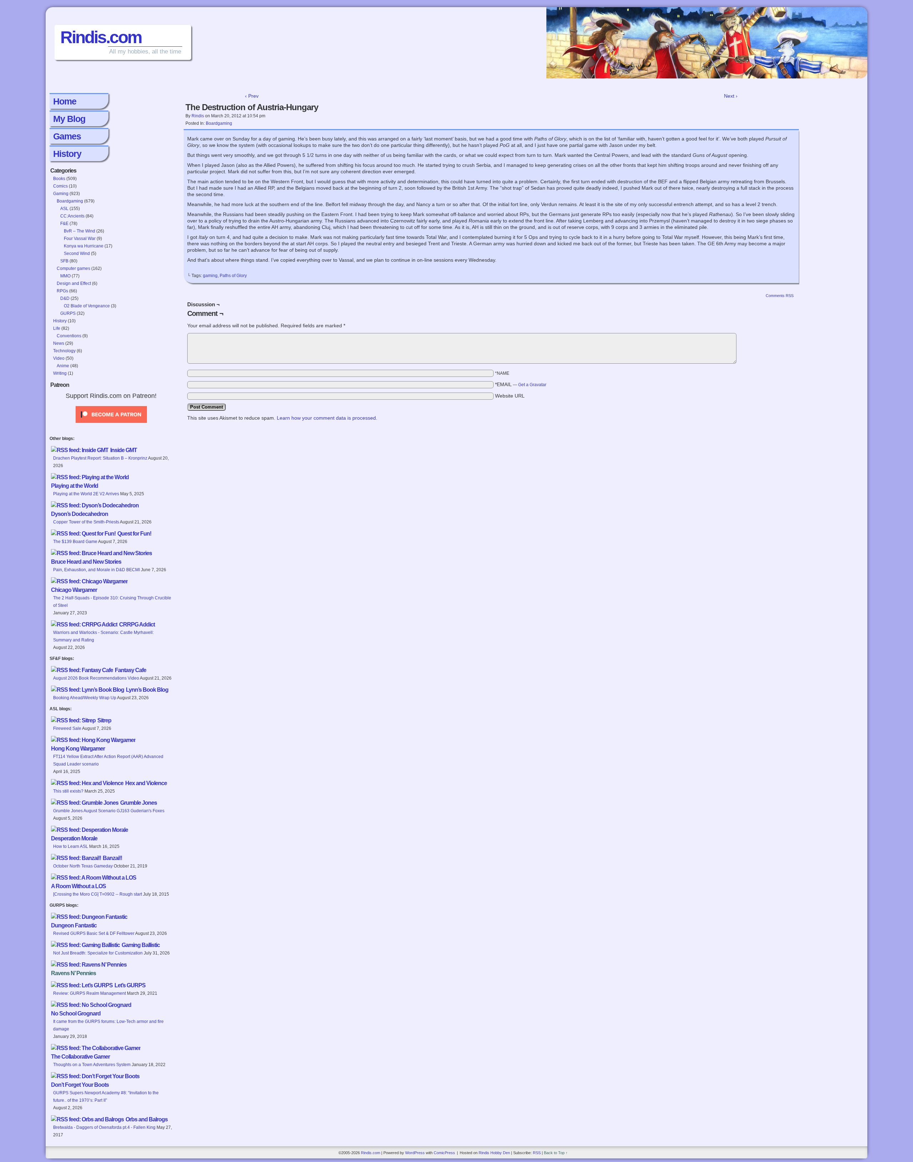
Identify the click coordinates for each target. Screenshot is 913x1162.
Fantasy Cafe (130, 670)
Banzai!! (112, 858)
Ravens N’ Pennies (73, 973)
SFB (64, 260)
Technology (64, 350)
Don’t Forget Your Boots (80, 1085)
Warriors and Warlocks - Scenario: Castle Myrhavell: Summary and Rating (103, 636)
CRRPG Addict (137, 624)
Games (67, 136)
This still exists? (68, 791)
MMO (65, 275)
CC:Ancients (72, 216)
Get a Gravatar (532, 384)
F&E (64, 223)
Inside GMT (123, 450)
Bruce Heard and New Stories (86, 562)
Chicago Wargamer (74, 590)
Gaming (60, 193)
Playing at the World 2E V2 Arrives (86, 493)
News (58, 343)
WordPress (415, 1153)
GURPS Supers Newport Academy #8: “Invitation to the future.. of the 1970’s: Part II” (106, 1096)
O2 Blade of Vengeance (87, 305)
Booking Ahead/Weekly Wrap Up (84, 697)
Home (64, 101)
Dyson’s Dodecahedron (79, 514)
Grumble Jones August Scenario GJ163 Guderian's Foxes (108, 810)
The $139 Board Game (75, 541)
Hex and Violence (146, 783)
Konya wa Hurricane (83, 246)
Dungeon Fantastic (74, 925)
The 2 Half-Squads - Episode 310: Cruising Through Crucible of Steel (112, 601)
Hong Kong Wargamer (78, 749)
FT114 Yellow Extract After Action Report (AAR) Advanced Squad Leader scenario (108, 760)
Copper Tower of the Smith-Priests (86, 521)
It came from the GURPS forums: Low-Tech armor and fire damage (108, 1025)
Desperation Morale (74, 838)
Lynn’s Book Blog (147, 690)
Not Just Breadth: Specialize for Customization (98, 953)
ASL (64, 208)
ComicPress (444, 1153)
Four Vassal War (80, 238)
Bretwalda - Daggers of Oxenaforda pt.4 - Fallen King (104, 1127)
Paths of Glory (233, 275)
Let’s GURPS (130, 985)
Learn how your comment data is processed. (327, 418)
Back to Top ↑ (556, 1153)
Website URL (510, 396)
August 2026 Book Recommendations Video (96, 678)
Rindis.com (101, 37)
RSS (537, 1153)
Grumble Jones (138, 803)
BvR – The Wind (79, 231)
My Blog (69, 119)
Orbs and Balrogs (147, 1119)
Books (59, 178)
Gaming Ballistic (141, 945)
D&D (65, 298)
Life (56, 328)
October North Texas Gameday (83, 866)
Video (59, 358)
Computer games (73, 268)
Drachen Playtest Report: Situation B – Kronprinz (100, 458)
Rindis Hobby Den (494, 1153)
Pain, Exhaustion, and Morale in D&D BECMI (96, 569)
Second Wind (77, 253)
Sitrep (104, 720)
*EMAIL (520, 384)
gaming (210, 275)
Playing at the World (74, 486)
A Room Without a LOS (78, 886)
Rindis (198, 115)
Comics (60, 186)
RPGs (62, 290)
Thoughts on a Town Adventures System (92, 1064)
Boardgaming (70, 201)
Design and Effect (74, 283)
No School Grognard (76, 1013)
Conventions (69, 335)
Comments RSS (780, 295)
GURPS (68, 313)
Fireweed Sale (67, 728)
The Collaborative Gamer (80, 1057)
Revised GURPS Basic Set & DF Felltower (93, 933)
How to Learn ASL (70, 846)
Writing (60, 373)
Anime (63, 365)
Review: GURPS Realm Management (89, 993)
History (67, 154)
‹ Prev (252, 96)
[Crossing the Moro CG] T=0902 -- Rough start (97, 894)
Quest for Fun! (134, 534)
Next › (731, 96)
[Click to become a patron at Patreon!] (111, 425)
